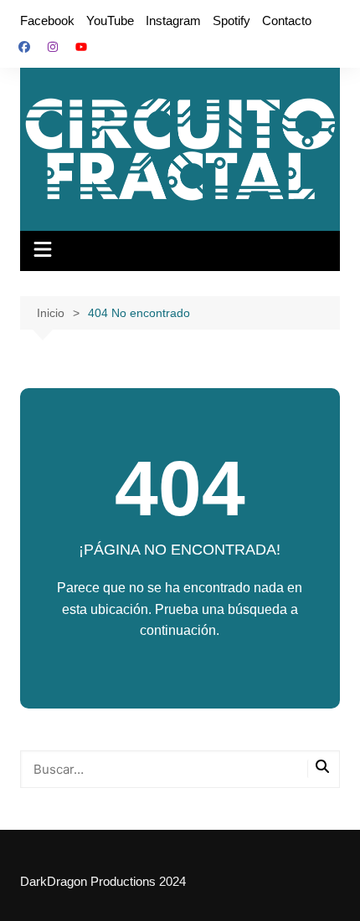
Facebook (47, 20)
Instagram (173, 20)
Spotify (231, 20)
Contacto (286, 20)
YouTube (110, 20)
